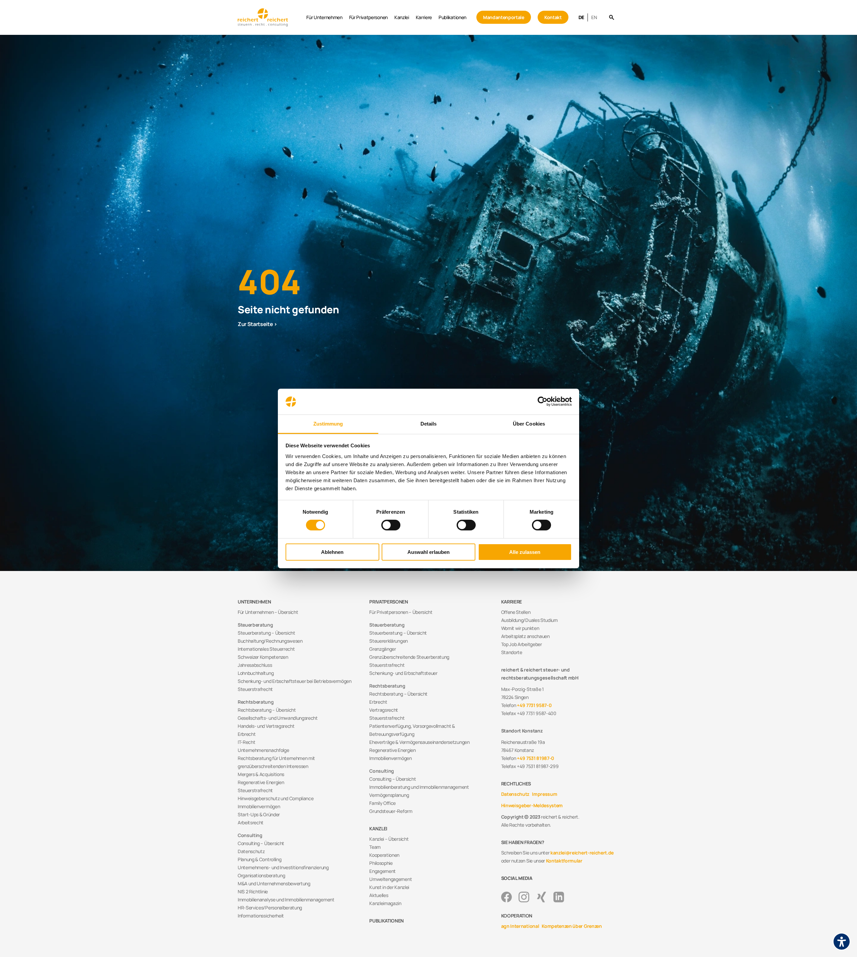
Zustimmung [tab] (328, 424)
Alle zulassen (524, 552)
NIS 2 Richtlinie (253, 891)
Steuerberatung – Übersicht (266, 633)
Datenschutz (251, 851)
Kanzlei (401, 17)
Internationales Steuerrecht (266, 649)
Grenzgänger (382, 649)
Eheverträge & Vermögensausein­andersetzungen (419, 742)
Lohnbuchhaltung (256, 673)
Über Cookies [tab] (529, 424)
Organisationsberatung (261, 875)
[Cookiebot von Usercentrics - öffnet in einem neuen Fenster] (542, 401)
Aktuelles (378, 895)
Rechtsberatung (256, 702)
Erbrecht (246, 734)
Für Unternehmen (324, 17)
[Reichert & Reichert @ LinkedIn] (558, 897)
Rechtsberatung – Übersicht (267, 710)
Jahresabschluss (255, 665)
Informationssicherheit (261, 915)
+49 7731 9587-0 (534, 705)
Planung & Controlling (259, 859)
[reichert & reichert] (270, 17)
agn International (520, 926)
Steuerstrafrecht (255, 689)
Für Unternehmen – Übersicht (268, 612)
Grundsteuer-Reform (390, 811)
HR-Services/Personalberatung (270, 907)
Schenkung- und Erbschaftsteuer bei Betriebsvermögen (295, 681)
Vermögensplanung (389, 795)
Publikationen (452, 17)
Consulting (250, 835)
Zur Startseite (255, 324)
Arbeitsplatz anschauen (525, 636)
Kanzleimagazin (385, 903)
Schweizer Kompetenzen (263, 657)
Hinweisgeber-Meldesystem (532, 805)
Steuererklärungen (388, 641)
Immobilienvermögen (259, 806)
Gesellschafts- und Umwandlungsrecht (278, 718)
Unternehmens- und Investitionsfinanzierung (283, 867)
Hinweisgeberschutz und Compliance (275, 798)
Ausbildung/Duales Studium (529, 620)
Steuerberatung (255, 625)
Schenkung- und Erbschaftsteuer (403, 673)
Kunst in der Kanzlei (389, 887)
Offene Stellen (516, 612)
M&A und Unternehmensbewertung (274, 883)
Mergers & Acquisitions (261, 774)
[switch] (390, 525)
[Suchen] (611, 17)
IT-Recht (246, 742)
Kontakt (553, 17)
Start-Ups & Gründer (259, 814)
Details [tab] (428, 424)
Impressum (544, 794)
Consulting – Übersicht (261, 843)
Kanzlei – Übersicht (388, 839)
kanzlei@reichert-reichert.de (582, 852)
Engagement (382, 871)
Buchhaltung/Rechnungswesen (270, 641)
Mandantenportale (503, 17)
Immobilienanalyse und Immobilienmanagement (286, 899)
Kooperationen (384, 855)
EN (594, 17)
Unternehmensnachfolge (263, 750)
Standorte (511, 652)
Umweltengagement (390, 879)
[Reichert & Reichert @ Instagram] (524, 897)
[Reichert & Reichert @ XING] (541, 897)
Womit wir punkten (520, 628)
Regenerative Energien (261, 782)
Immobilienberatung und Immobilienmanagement (419, 787)
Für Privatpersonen (368, 17)
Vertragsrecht (383, 710)
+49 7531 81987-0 (535, 758)
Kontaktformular (564, 860)
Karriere (424, 17)
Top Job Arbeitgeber (521, 644)
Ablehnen (332, 552)
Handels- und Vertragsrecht (266, 726)
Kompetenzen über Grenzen (572, 926)
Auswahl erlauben (428, 552)
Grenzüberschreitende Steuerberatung (409, 657)
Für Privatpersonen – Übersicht (400, 612)
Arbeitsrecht (250, 822)
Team (375, 847)
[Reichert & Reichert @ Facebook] (506, 897)
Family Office (382, 803)
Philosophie (380, 863)
